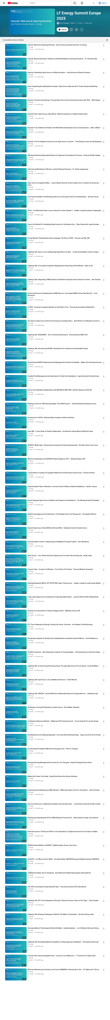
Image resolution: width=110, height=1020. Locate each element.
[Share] (76, 29)
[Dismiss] (107, 40)
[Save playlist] (71, 29)
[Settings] (93, 3)
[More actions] (81, 29)
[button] (32, 21)
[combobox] (50, 3)
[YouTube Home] (12, 3)
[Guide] (4, 3)
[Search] (74, 3)
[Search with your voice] (82, 3)
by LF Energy (64, 23)
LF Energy (30, 47)
